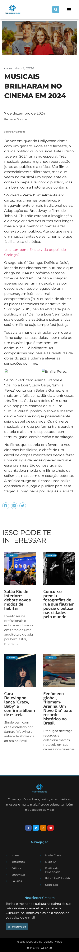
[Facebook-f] (28, 828)
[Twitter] (36, 828)
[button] (55, 9)
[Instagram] (43, 828)
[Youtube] (50, 828)
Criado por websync (39, 948)
